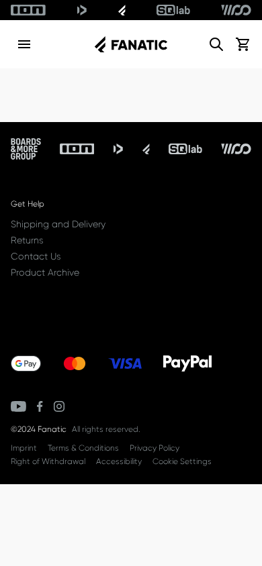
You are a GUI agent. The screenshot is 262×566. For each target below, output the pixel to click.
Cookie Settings (182, 461)
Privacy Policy (154, 448)
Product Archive (45, 272)
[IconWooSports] (236, 10)
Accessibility (119, 461)
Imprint (24, 448)
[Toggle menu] (24, 44)
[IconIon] (28, 10)
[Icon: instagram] (59, 406)
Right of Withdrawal (48, 461)
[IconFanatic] (122, 10)
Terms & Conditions (83, 448)
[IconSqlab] (173, 10)
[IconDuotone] (82, 10)
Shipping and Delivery (58, 224)
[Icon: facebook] (40, 406)
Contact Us (35, 256)
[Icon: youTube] (18, 406)
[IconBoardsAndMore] (26, 149)
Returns (27, 240)
